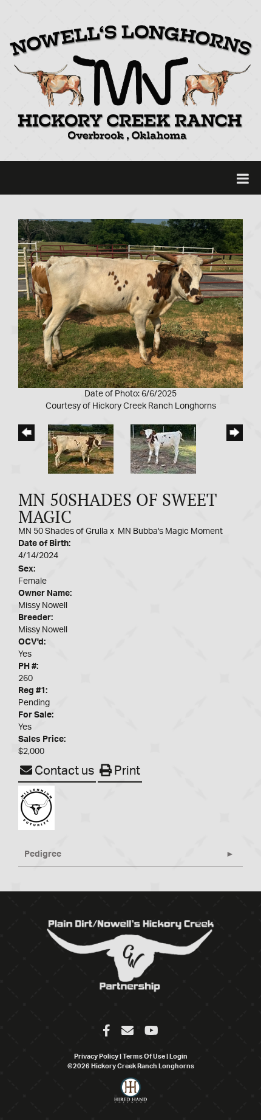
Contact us (63, 771)
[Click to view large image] (130, 303)
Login (178, 1056)
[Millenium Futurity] (39, 807)
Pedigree (42, 854)
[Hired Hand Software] (130, 1095)
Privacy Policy (96, 1056)
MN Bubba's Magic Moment (170, 531)
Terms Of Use (144, 1056)
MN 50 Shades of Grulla (64, 531)
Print (126, 771)
